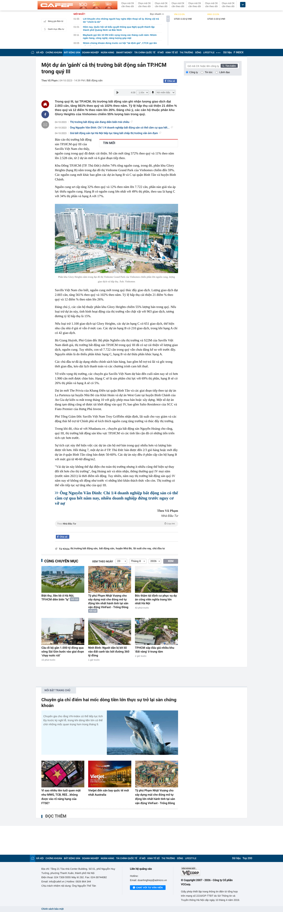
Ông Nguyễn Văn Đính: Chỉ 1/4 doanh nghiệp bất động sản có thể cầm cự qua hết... (120, 127)
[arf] (116, 528)
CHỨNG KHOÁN (54, 52)
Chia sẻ (171, 81)
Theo (116, 523)
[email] (45, 124)
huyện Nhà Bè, (124, 548)
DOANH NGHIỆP (90, 52)
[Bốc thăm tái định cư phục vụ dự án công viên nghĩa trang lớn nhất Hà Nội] (156, 579)
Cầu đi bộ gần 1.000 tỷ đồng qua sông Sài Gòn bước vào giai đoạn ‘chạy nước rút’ (62, 651)
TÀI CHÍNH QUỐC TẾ (144, 52)
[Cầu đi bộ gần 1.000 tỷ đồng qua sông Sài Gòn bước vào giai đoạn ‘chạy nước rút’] (62, 631)
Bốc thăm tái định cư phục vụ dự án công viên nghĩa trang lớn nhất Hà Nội (156, 599)
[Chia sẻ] (45, 114)
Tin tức (209, 72)
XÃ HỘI (40, 52)
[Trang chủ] (32, 52)
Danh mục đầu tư (56, 29)
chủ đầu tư (158, 548)
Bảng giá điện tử (55, 21)
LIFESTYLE (208, 52)
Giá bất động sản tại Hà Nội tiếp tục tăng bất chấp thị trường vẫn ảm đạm (114, 133)
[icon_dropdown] (242, 5)
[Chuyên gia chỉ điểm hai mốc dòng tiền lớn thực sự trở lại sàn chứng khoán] (142, 732)
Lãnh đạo (224, 72)
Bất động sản (95, 80)
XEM (170, 561)
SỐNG (198, 52)
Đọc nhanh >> (157, 14)
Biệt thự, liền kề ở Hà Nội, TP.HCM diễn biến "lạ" (57, 597)
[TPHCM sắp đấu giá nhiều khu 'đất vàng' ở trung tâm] (156, 631)
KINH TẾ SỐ (172, 52)
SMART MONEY (124, 52)
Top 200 (247, 858)
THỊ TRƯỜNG (186, 52)
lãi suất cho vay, (142, 548)
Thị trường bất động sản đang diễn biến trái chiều (99, 122)
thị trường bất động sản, (84, 548)
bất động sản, (107, 548)
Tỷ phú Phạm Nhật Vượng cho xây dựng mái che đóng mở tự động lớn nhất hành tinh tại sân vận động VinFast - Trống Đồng (108, 601)
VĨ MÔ (160, 52)
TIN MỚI (109, 143)
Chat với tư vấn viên (149, 887)
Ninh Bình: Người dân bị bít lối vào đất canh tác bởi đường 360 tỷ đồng (108, 651)
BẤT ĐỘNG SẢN (72, 52)
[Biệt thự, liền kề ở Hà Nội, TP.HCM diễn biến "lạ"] (62, 579)
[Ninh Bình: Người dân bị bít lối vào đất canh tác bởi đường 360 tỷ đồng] (109, 631)
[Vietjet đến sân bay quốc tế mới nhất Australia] (109, 774)
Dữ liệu (227, 52)
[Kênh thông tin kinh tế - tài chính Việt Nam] (77, 5)
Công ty (193, 72)
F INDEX (239, 52)
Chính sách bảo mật (52, 909)
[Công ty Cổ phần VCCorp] (211, 871)
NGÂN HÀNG (107, 52)
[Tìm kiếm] (229, 66)
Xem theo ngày (102, 561)
